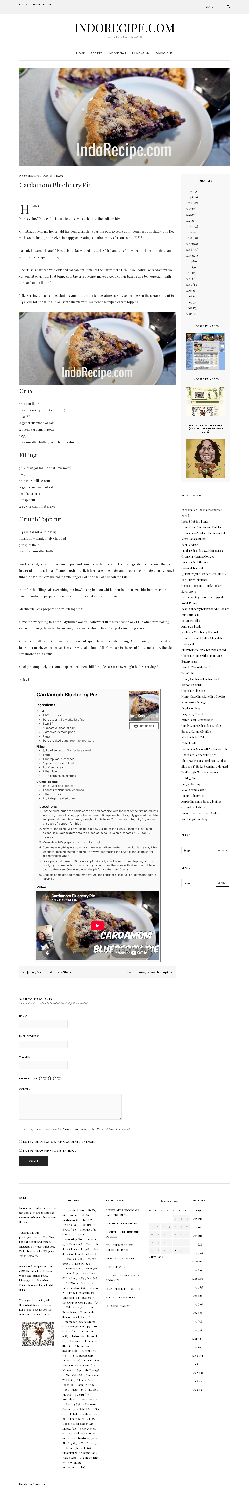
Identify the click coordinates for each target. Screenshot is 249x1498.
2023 (189, 209)
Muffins (90, 1370)
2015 (189, 255)
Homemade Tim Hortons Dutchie (201, 527)
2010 (189, 284)
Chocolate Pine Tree (193, 691)
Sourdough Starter (83, 1433)
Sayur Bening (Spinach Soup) (148, 972)
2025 (189, 197)
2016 (189, 249)
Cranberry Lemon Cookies (197, 556)
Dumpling (72, 1273)
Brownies (86, 1229)
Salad (73, 1414)
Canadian (91, 1239)
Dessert (91, 1258)
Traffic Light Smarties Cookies (199, 772)
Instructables (78, 1355)
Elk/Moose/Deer (76, 1283)
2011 (189, 279)
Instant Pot (88, 1350)
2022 (189, 214)
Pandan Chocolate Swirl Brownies (202, 550)
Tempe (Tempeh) (76, 1448)
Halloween (72, 1307)
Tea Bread (87, 1443)
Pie (21, 175)
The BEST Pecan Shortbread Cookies (204, 761)
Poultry (70, 1404)
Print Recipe (146, 725)
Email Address (29, 1036)
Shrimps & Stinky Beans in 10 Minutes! (204, 766)
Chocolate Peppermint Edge (198, 755)
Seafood (75, 1418)
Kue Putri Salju (190, 615)
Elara (22, 1483)
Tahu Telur (188, 673)
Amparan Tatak (191, 626)
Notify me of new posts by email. (50, 1151)
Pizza (78, 1394)
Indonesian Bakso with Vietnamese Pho (204, 749)
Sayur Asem (188, 591)
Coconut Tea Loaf (192, 568)
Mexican (82, 1365)
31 (187, 1250)
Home (36, 4)
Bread (66, 1229)
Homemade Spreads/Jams (79, 1321)
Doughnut (68, 1268)
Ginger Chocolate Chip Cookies (200, 813)
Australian (69, 1219)
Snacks (66, 1428)
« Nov (152, 1256)
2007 (189, 302)
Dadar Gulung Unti (192, 796)
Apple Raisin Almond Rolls (197, 720)
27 (163, 1250)
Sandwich (91, 1414)
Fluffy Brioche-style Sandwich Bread (203, 650)
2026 (189, 191)
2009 (189, 290)
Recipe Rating (28, 1078)
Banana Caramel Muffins (196, 731)
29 (175, 1250)
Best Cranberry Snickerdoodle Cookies (205, 609)
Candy (73, 1244)
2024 (189, 203)
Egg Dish (86, 1278)
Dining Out (164, 53)
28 (169, 1250)
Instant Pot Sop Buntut (195, 521)
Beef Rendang (189, 545)
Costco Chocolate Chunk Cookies (201, 585)
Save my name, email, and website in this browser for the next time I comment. (77, 1129)
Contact (25, 4)
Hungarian (140, 53)
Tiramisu (68, 1452)
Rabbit (83, 1409)
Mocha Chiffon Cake (193, 737)
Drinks (88, 1268)
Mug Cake (72, 1375)
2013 (189, 267)
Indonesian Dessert (84, 1336)
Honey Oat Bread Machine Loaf (200, 679)
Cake (65, 1234)
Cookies (71, 1258)
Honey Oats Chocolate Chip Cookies (203, 696)
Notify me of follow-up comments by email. (59, 1142)
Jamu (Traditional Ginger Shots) (49, 972)
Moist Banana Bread (193, 539)
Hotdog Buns (189, 778)
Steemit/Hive (31, 175)
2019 (189, 232)
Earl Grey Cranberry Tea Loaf (199, 632)
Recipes (48, 4)
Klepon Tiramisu (191, 685)
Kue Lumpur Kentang (194, 819)
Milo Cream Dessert (193, 790)
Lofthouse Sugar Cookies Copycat (202, 597)
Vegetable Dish (89, 1457)
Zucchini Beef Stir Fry (194, 562)
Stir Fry (67, 1443)
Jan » (160, 1256)
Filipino (93, 1288)
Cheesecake (76, 1249)
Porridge (68, 1399)
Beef (84, 1224)
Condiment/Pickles (81, 1253)
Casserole (92, 1244)
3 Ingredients (71, 1210)
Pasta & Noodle (87, 1384)
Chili (95, 1249)
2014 (189, 261)
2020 (189, 226)
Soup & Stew (88, 1428)
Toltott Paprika (190, 620)
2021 (189, 220)
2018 (189, 238)
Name (23, 1015)
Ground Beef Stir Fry (194, 807)
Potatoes (88, 1399)
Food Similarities (80, 1292)
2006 (189, 308)
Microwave (69, 1370)
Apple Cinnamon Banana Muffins (201, 801)
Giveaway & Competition (78, 1302)
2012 (189, 273)
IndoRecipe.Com (124, 27)
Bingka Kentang (191, 708)
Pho (90, 1389)
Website (24, 1056)
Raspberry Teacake (193, 714)
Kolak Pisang (189, 603)
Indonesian (117, 53)
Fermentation (71, 1288)
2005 (189, 314)
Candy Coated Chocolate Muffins (201, 726)
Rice (97, 1409)
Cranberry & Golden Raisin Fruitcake (204, 533)
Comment (25, 1089)
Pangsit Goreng (190, 784)
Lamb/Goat (69, 1360)
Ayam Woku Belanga (193, 702)
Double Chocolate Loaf (195, 667)
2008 (189, 296)
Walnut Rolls (189, 743)
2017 (189, 244)
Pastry (75, 1389)
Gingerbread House (75, 1297)
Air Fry (92, 1210)
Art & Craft (77, 1215)
